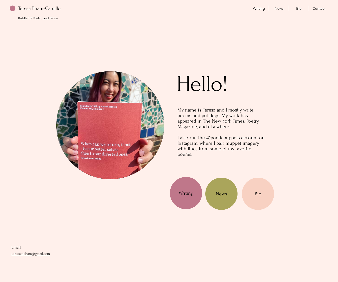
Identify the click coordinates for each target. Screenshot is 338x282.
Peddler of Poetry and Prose (38, 18)
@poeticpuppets (223, 137)
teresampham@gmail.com (30, 254)
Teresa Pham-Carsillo (39, 8)
